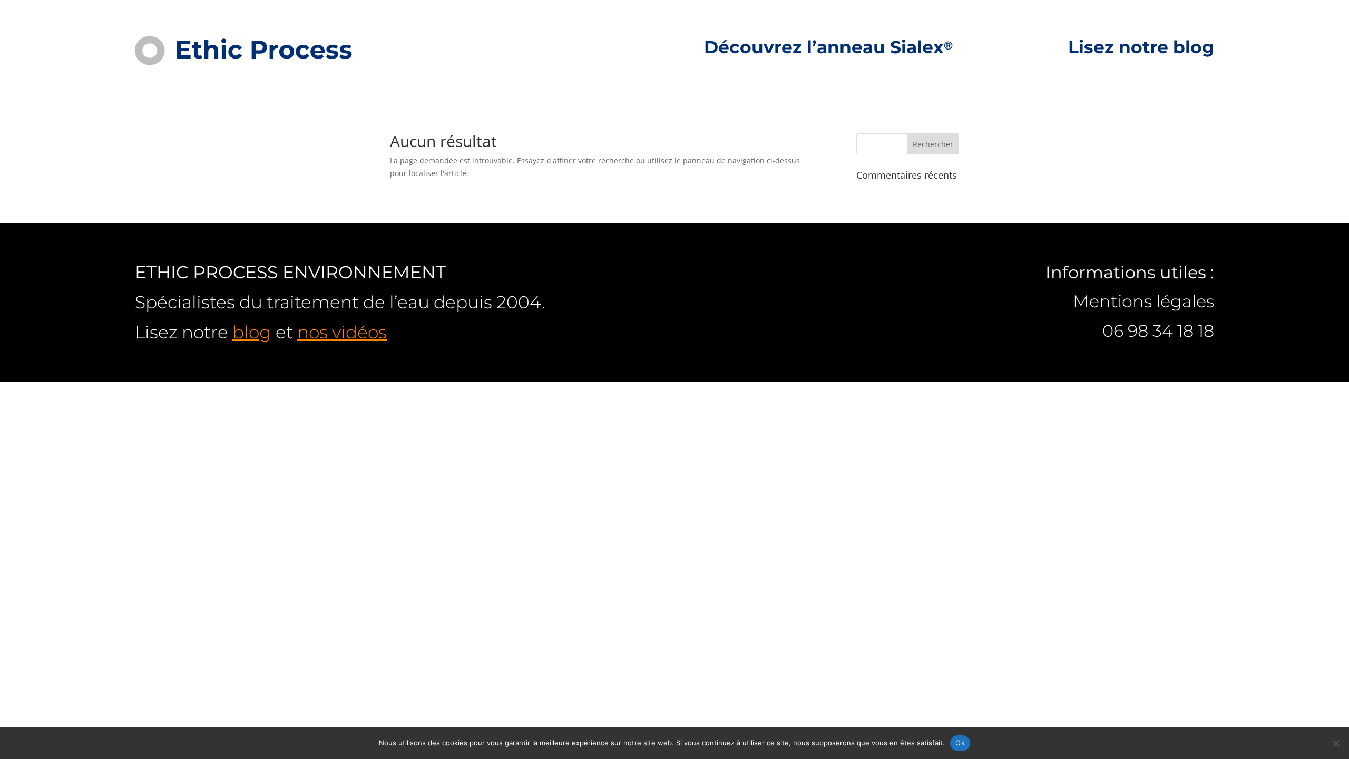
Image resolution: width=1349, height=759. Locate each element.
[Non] (1336, 743)
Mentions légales (1143, 301)
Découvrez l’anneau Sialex (828, 47)
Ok (960, 742)
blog (251, 332)
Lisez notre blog (1141, 47)
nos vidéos (342, 332)
